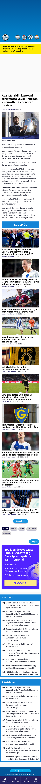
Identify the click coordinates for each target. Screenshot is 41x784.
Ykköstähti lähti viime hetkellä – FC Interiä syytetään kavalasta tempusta (20, 511)
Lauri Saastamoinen (9, 372)
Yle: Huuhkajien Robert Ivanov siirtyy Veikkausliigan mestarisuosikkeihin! (20, 453)
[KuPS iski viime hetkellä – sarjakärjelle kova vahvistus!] (20, 356)
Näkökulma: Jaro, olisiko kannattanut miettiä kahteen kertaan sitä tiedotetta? (20, 482)
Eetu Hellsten (6, 402)
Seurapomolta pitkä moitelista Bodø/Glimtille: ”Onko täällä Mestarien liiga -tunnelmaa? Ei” (17, 251)
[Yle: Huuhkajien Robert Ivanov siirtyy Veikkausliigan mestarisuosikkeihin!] (20, 441)
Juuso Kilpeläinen (8, 256)
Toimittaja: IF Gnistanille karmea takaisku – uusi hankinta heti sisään (20, 425)
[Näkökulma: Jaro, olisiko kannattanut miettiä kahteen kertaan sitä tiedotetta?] (20, 468)
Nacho (22, 529)
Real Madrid (32, 529)
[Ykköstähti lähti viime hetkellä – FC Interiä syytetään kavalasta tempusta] (20, 499)
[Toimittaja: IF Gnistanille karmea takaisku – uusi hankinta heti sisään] (20, 413)
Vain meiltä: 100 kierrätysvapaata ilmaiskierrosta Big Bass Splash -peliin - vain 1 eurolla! (19, 48)
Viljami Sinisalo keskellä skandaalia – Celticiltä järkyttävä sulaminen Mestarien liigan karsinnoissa (22, 605)
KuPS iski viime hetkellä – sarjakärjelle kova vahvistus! (16, 368)
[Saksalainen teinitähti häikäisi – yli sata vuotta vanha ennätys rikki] (20, 298)
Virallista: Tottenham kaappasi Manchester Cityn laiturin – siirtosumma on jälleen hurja (17, 397)
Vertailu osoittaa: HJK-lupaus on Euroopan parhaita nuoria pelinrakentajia (18, 339)
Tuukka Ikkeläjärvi (8, 110)
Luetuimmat (9, 682)
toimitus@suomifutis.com (20, 771)
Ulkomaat (6, 533)
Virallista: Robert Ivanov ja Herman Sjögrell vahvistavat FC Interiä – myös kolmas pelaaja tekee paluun (20, 281)
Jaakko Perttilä (7, 487)
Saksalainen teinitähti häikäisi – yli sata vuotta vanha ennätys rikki (19, 310)
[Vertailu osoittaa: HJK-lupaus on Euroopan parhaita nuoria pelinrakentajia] (20, 325)
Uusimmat (8, 597)
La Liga (13, 529)
